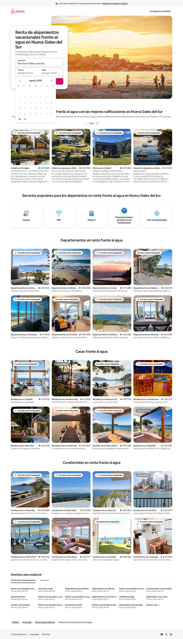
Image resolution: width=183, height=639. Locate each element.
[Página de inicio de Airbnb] (18, 11)
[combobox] (39, 63)
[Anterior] (86, 123)
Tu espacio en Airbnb (160, 11)
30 (20, 119)
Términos (46, 634)
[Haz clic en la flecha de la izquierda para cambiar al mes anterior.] (20, 80)
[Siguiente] (97, 123)
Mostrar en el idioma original (115, 3)
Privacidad (34, 634)
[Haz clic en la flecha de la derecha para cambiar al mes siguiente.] (51, 80)
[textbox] (27, 73)
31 (25, 119)
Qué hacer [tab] (44, 580)
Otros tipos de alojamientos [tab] (23, 580)
